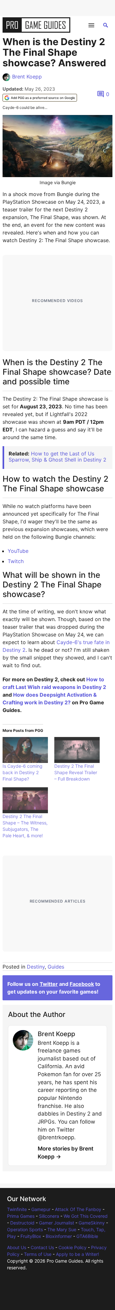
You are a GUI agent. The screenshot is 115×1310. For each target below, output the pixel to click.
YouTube (18, 551)
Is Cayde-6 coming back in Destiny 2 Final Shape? (22, 772)
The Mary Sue (61, 1229)
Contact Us (42, 1247)
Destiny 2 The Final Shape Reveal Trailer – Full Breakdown (75, 772)
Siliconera (49, 1216)
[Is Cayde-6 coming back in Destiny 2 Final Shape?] (25, 750)
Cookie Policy (72, 1247)
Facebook (82, 984)
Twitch (16, 561)
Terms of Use (37, 1254)
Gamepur (40, 1209)
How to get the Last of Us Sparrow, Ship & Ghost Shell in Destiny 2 (57, 456)
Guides (56, 966)
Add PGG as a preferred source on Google (43, 98)
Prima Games (20, 1216)
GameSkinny (92, 1222)
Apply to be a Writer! (77, 1254)
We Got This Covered (86, 1216)
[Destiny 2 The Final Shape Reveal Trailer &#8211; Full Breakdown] (77, 750)
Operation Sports (25, 1229)
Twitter (49, 984)
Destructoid (22, 1222)
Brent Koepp (27, 76)
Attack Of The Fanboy (78, 1209)
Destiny (36, 966)
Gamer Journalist (56, 1222)
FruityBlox (30, 1236)
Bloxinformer (59, 1236)
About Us (16, 1247)
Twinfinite (17, 1209)
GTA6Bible (87, 1236)
